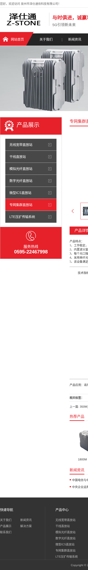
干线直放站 (17, 156)
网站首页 (17, 39)
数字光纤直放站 (20, 181)
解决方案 (26, 526)
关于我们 (46, 39)
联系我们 (5, 532)
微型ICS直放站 (20, 193)
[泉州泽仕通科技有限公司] (23, 25)
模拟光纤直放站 (20, 169)
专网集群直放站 (20, 205)
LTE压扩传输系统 (22, 217)
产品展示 (5, 526)
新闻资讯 (26, 520)
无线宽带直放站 (20, 144)
